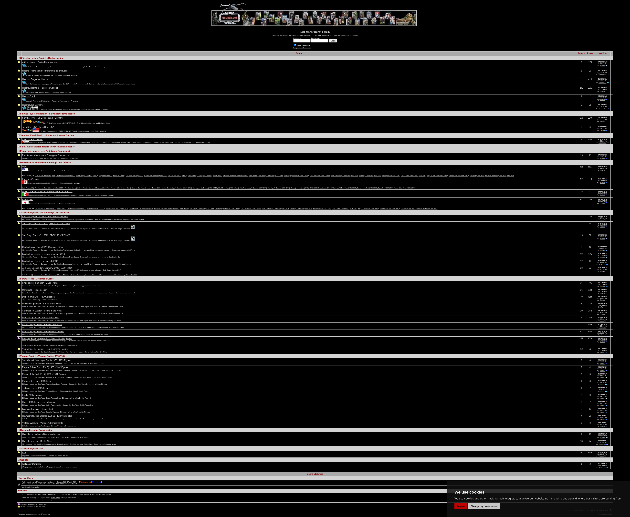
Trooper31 (602, 74)
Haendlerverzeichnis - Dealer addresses (41, 434)
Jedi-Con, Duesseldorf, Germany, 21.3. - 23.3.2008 (120, 275)
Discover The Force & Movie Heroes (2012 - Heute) (240, 175)
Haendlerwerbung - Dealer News (37, 441)
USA (24, 166)
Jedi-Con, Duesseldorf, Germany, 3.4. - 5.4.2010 (86, 275)
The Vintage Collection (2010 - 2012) (270, 175)
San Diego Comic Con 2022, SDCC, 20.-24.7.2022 (46, 235)
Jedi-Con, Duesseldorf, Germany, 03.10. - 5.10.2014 (51, 275)
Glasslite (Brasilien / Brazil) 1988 (37, 409)
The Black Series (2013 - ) (134, 175)
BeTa (602, 384)
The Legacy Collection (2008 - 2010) (296, 175)
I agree (461, 506)
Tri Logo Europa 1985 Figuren (36, 388)
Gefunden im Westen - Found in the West (42, 311)
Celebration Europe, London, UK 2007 (40, 261)
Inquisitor (602, 444)
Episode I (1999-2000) (477, 175)
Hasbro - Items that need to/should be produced (44, 71)
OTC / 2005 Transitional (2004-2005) (413, 175)
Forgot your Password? (302, 48)
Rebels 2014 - (217, 175)
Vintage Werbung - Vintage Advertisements (42, 423)
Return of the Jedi (72, 345)
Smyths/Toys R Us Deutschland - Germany (42, 118)
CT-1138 (602, 264)
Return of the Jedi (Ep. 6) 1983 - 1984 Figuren (44, 374)
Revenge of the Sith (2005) (391, 175)
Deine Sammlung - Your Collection (38, 297)
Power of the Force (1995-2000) (495, 175)
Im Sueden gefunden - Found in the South (42, 324)
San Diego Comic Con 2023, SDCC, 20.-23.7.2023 (46, 223)
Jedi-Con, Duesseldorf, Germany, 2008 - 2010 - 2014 (47, 268)
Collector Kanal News (32, 139)
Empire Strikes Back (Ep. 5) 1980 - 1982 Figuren (45, 367)
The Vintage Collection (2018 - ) (87, 175)
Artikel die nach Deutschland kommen (40, 62)
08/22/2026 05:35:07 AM (93, 494)
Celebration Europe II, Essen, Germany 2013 (43, 254)
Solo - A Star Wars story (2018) (45, 175)
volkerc (602, 65)
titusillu (602, 121)
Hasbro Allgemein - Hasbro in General (40, 88)
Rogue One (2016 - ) (105, 175)
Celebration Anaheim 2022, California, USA (42, 247)
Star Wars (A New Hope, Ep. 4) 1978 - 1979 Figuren (46, 360)
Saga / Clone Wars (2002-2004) (437, 175)
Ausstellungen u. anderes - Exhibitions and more (45, 216)
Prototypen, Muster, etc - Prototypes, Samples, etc (46, 155)
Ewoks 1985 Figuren (32, 395)
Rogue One (37, 345)
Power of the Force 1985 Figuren (37, 381)
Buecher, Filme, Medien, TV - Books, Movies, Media (47, 338)
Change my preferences (484, 506)
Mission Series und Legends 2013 (155, 175)
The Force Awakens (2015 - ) (65, 175)
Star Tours (510, 175)
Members (33, 494)
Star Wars (45, 345)
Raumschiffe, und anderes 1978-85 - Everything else (47, 416)
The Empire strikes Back (57, 345)
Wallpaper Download (31, 464)
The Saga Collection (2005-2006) (370, 175)
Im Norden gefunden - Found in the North (41, 303)
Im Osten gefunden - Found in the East (40, 317)
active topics (55, 497)
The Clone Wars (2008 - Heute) (320, 175)
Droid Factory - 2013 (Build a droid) (200, 175)
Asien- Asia (27, 199)
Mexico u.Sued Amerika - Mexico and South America (47, 191)
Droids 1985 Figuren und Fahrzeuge (39, 402)
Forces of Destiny (119, 175)
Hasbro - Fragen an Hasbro (35, 79)
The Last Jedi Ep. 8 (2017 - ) (177, 175)
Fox (602, 307)
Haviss (602, 130)
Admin (602, 100)
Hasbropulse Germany (32, 105)
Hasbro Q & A (28, 96)
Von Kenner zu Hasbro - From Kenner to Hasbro (45, 349)
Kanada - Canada (30, 179)
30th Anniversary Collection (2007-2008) (344, 175)
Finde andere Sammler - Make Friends (40, 283)
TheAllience (55, 501)
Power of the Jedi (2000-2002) (459, 175)
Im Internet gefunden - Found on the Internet (43, 331)
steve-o (602, 437)
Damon (602, 227)
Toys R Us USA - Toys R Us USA (38, 127)
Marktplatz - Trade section (34, 290)
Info (24, 452)
